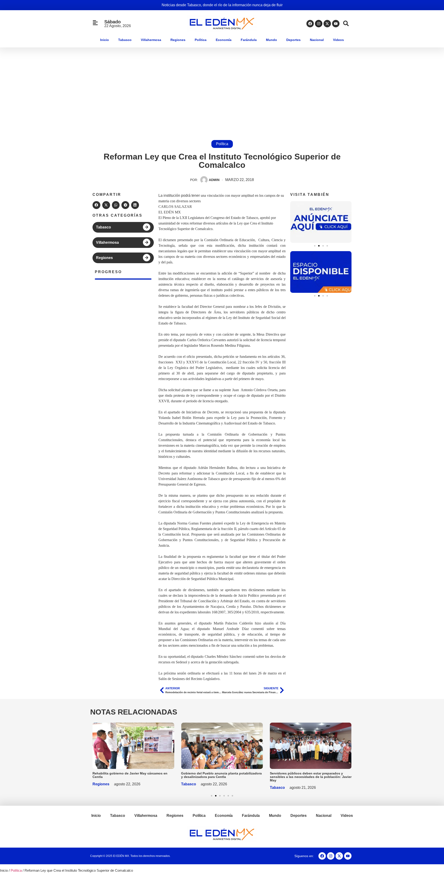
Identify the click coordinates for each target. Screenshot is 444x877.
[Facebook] (310, 23)
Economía (223, 40)
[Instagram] (318, 23)
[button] (96, 205)
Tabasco (125, 40)
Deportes (293, 40)
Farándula (249, 40)
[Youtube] (335, 23)
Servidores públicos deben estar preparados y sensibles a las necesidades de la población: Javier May (311, 776)
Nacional (317, 40)
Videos (338, 40)
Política (201, 40)
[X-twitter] (327, 23)
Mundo (271, 40)
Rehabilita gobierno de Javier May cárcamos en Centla (129, 775)
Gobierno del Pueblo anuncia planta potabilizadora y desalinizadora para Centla (221, 775)
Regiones (177, 40)
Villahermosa (151, 40)
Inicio (104, 40)
